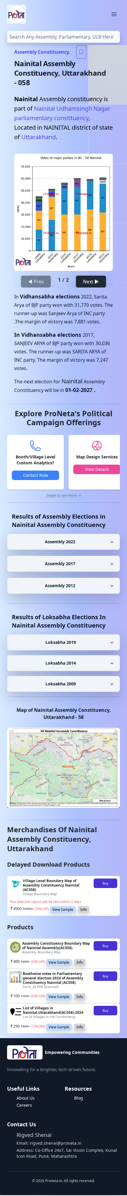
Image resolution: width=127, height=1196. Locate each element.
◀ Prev (36, 281)
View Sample (62, 909)
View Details (97, 469)
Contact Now (35, 475)
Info (83, 909)
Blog (78, 1098)
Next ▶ (91, 281)
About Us (26, 1098)
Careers (24, 1105)
